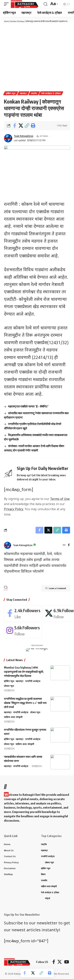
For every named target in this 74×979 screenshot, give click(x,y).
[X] (59, 962)
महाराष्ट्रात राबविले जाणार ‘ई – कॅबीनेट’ (28, 406)
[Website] (64, 545)
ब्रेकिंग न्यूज (10, 93)
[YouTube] (66, 962)
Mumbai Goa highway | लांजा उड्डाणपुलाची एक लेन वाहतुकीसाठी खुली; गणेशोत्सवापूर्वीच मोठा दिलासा (24, 671)
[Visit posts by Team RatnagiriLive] (8, 138)
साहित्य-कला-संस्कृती (13, 717)
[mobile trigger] (7, 4)
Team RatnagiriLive (23, 136)
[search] (45, 4)
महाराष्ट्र (23, 93)
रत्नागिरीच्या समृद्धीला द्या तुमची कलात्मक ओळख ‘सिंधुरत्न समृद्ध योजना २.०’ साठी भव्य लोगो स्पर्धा (25, 703)
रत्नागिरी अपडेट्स (32, 681)
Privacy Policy (13, 509)
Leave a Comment (57, 588)
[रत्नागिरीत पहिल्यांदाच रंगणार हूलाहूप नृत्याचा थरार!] (60, 735)
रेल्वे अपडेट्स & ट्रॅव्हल (51, 93)
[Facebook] (68, 545)
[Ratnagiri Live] (24, 4)
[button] (27, 125)
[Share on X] (20, 125)
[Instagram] (23, 630)
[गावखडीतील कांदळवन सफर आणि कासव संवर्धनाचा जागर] (60, 762)
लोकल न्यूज (9, 685)
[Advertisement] (37, 56)
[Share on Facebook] (14, 125)
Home (6, 21)
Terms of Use (60, 499)
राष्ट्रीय (34, 93)
